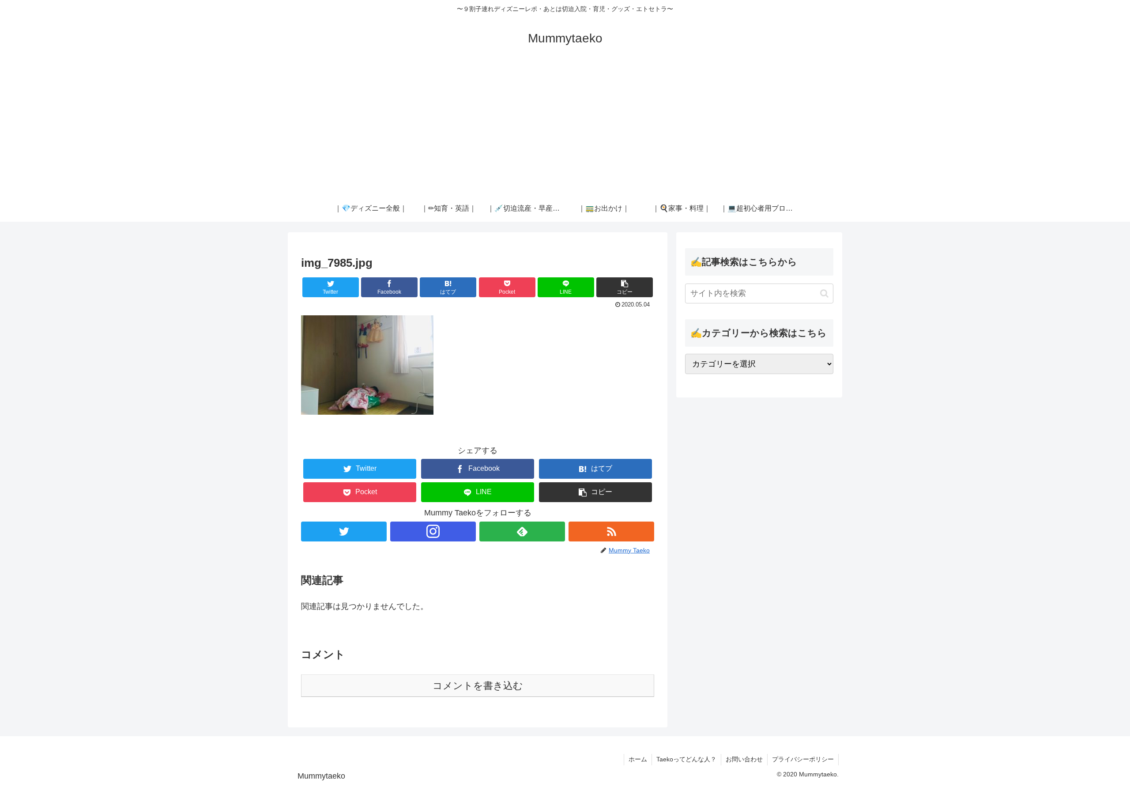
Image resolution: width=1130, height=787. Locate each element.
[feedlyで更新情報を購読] (522, 531)
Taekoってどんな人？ (686, 759)
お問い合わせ (744, 759)
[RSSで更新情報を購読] (611, 531)
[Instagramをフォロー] (433, 531)
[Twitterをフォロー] (344, 531)
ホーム (638, 759)
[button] (624, 287)
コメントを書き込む (478, 685)
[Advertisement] (565, 129)
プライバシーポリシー (803, 759)
